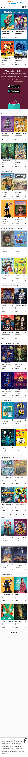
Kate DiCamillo (5, 565)
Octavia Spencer (6, 33)
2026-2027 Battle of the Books (10, 343)
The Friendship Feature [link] (20, 31)
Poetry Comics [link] (5, 420)
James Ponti (5, 307)
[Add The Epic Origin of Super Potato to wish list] (25, 426)
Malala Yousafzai (19, 596)
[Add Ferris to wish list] (12, 570)
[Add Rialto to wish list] (25, 166)
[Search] (2, 7)
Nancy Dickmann (6, 478)
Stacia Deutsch (18, 33)
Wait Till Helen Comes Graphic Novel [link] (7, 447)
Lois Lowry (18, 334)
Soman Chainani (19, 307)
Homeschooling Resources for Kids (11, 228)
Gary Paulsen (18, 623)
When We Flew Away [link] (19, 389)
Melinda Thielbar (6, 276)
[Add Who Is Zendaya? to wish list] (25, 224)
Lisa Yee (4, 538)
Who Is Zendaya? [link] (18, 217)
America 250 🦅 (6, 171)
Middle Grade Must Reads (9, 286)
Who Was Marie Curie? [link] (7, 248)
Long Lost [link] (17, 362)
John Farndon (18, 249)
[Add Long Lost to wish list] (25, 369)
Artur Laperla (18, 421)
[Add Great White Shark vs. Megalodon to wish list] (12, 510)
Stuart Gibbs (5, 60)
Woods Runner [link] (18, 621)
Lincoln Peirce (18, 448)
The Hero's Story (6, 400)
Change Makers (6, 575)
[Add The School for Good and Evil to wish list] (25, 311)
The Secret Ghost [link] (6, 275)
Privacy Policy (12, 741)
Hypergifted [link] (4, 133)
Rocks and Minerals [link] (19, 504)
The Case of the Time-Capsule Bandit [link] (7, 31)
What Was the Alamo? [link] (6, 190)
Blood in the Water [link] (6, 332)
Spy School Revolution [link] (7, 217)
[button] (12, 31)
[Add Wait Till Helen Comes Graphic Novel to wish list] (12, 453)
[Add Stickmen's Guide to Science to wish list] (25, 281)
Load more (14, 632)
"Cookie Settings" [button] (20, 748)
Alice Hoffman (18, 391)
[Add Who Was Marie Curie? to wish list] (12, 254)
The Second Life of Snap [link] (7, 160)
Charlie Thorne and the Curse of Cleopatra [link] (7, 58)
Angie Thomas (18, 538)
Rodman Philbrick (19, 565)
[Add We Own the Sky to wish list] (25, 570)
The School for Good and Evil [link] (20, 305)
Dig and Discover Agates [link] (7, 477)
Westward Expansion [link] (19, 190)
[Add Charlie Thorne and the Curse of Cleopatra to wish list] (12, 65)
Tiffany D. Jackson (6, 334)
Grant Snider (5, 421)
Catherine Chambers (20, 478)
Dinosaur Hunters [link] (19, 477)
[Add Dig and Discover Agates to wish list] (12, 483)
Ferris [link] (3, 564)
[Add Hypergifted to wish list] (12, 139)
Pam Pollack (5, 192)
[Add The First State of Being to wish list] (25, 139)
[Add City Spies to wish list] (12, 311)
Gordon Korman (6, 135)
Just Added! (4, 114)
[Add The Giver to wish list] (25, 338)
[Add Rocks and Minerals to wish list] (25, 510)
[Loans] (23, 7)
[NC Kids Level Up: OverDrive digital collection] (14, 3)
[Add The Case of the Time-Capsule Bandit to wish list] (12, 37)
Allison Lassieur (19, 192)
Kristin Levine (5, 623)
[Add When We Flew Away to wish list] (25, 396)
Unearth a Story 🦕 (7, 458)
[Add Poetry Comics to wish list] (12, 426)
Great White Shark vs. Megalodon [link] (7, 504)
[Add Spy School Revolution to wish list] (12, 224)
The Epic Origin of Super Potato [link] (20, 420)
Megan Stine (5, 249)
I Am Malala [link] (17, 594)
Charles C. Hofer (6, 506)
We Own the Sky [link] (18, 564)
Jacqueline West (19, 364)
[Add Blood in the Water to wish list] (12, 338)
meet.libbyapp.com (18, 81)
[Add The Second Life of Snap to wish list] (12, 166)
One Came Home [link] (18, 58)
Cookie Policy (6, 753)
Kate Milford (18, 162)
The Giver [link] (17, 332)
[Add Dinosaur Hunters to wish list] (25, 483)
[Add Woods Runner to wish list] (25, 627)
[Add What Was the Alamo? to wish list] (12, 197)
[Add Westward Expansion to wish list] (25, 197)
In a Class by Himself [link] (19, 447)
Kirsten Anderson (19, 219)
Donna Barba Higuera (7, 364)
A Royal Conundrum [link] (6, 537)
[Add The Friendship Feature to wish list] (25, 37)
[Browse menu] (26, 7)
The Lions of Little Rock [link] (7, 621)
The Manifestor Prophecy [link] (20, 537)
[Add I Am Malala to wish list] (25, 600)
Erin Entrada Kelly (19, 135)
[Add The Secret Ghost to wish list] (12, 281)
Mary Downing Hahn (6, 448)
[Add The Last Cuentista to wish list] (12, 369)
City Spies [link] (4, 305)
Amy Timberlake (19, 60)
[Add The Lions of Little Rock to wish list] (12, 627)
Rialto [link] (16, 160)
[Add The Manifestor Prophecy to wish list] (25, 543)
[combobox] (11, 7)
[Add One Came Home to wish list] (25, 65)
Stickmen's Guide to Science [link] (20, 275)
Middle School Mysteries (14, 12)
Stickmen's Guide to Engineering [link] (20, 248)
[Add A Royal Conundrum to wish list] (12, 543)
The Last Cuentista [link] (6, 362)
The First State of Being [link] (20, 133)
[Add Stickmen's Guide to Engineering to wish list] (25, 254)
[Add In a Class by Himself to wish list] (25, 453)
